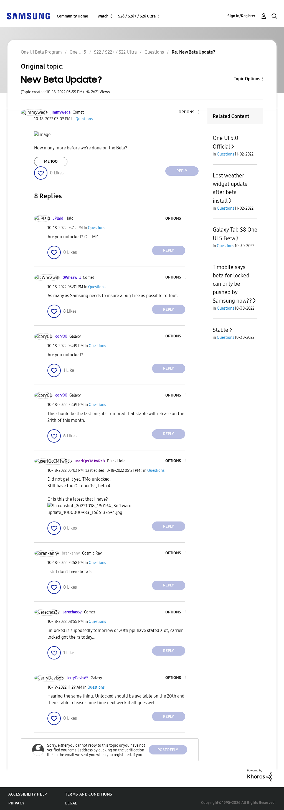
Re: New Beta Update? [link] (193, 52)
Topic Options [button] (247, 78)
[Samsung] (28, 15)
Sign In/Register (241, 16)
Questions (154, 52)
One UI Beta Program (41, 52)
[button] (189, 112)
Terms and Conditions (88, 794)
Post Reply (168, 750)
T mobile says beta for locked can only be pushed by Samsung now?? (232, 284)
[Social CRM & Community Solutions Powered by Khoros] (259, 775)
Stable (220, 330)
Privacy (16, 803)
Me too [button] (51, 161)
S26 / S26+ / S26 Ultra (137, 16)
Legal (71, 803)
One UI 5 (78, 52)
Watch (103, 16)
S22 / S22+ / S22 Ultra (115, 52)
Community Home (72, 16)
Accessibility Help (27, 794)
